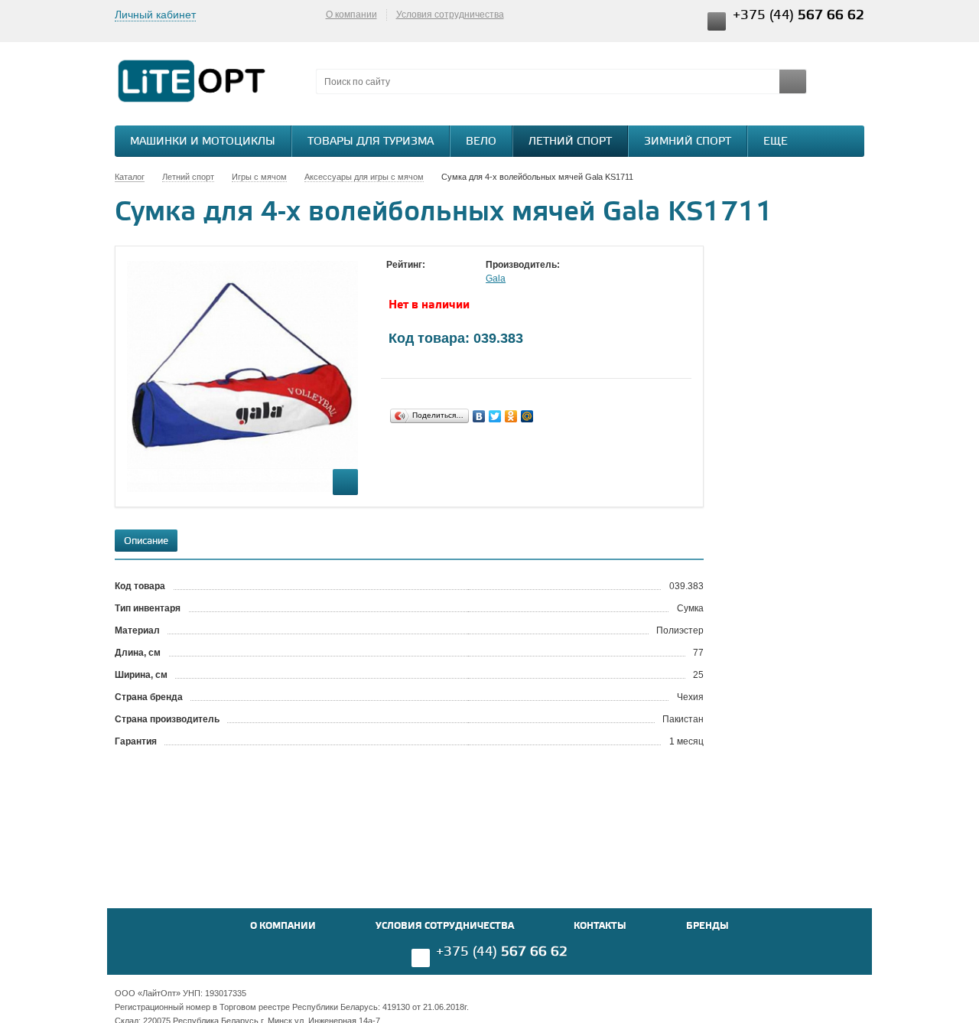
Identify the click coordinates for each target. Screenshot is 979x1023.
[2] (409, 279)
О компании (351, 14)
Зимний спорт (687, 141)
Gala (496, 278)
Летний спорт (570, 141)
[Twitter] (495, 416)
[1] (394, 279)
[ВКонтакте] (479, 416)
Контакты (600, 926)
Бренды (707, 926)
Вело (481, 141)
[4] (439, 279)
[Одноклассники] (511, 416)
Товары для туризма (370, 141)
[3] (424, 279)
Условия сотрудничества (450, 14)
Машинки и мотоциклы (202, 141)
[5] (455, 279)
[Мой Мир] (527, 416)
